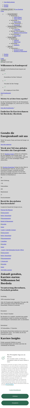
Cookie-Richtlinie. (9, 384)
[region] (15, 379)
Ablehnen (15, 396)
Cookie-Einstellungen (15, 390)
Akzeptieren (15, 403)
